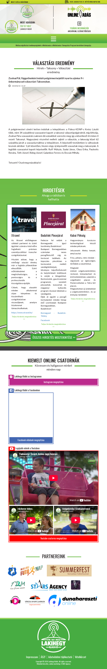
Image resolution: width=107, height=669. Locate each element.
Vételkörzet (80, 657)
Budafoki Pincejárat (52, 235)
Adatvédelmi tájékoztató (60, 657)
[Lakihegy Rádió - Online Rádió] (15, 600)
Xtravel (15, 235)
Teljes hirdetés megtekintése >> (24, 318)
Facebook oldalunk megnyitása (31, 440)
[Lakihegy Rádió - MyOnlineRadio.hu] (76, 584)
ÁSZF (43, 657)
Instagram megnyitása (53, 382)
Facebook (45, 320)
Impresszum (32, 657)
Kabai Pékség (77, 235)
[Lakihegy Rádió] (27, 11)
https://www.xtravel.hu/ (22, 312)
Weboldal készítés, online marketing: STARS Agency (53, 663)
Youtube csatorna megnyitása (53, 538)
